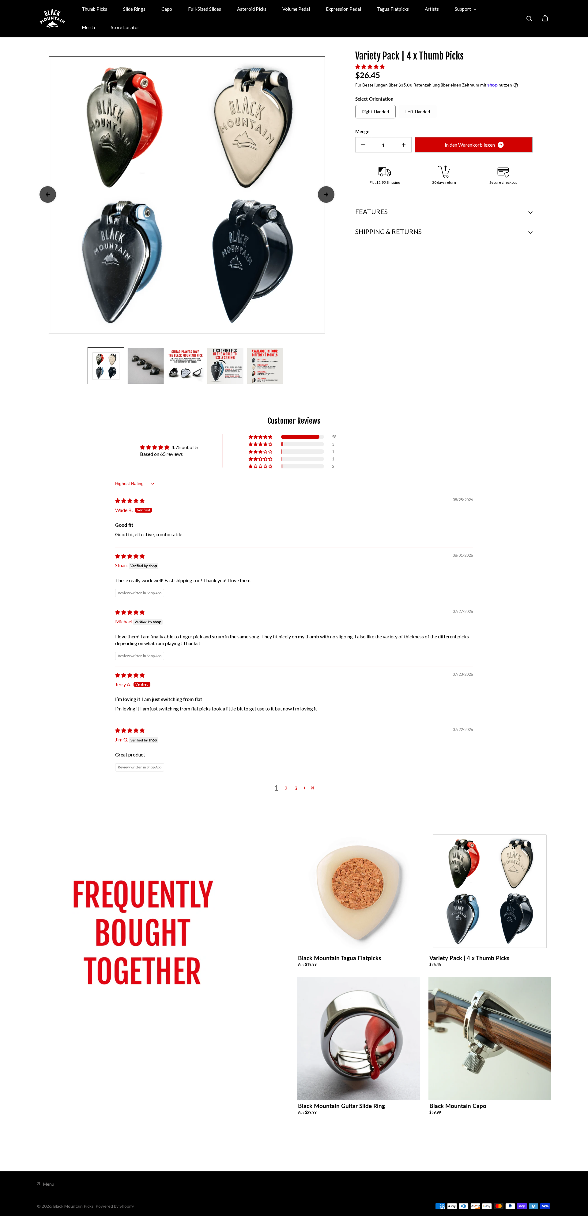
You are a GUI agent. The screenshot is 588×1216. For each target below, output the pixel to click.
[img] (130, 500)
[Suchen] (529, 18)
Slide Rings (134, 9)
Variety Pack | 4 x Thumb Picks (469, 958)
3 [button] (295, 788)
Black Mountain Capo (457, 1106)
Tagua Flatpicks (393, 9)
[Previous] (48, 194)
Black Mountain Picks (73, 1206)
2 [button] (286, 788)
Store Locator (125, 27)
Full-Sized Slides (204, 9)
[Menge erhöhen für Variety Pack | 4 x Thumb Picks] (404, 144)
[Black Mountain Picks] (52, 18)
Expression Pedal (343, 9)
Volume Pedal (296, 9)
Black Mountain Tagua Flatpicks (339, 958)
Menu (48, 1184)
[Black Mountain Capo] (489, 1038)
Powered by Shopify (115, 1206)
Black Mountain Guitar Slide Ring (341, 1106)
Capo (166, 9)
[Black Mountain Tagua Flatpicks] (358, 891)
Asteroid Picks (251, 9)
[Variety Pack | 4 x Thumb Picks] (489, 891)
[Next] (326, 194)
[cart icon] (545, 18)
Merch (88, 27)
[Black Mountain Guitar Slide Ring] (358, 1038)
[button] (370, 66)
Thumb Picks (94, 9)
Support (463, 9)
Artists (432, 9)
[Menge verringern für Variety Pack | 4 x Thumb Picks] (363, 144)
